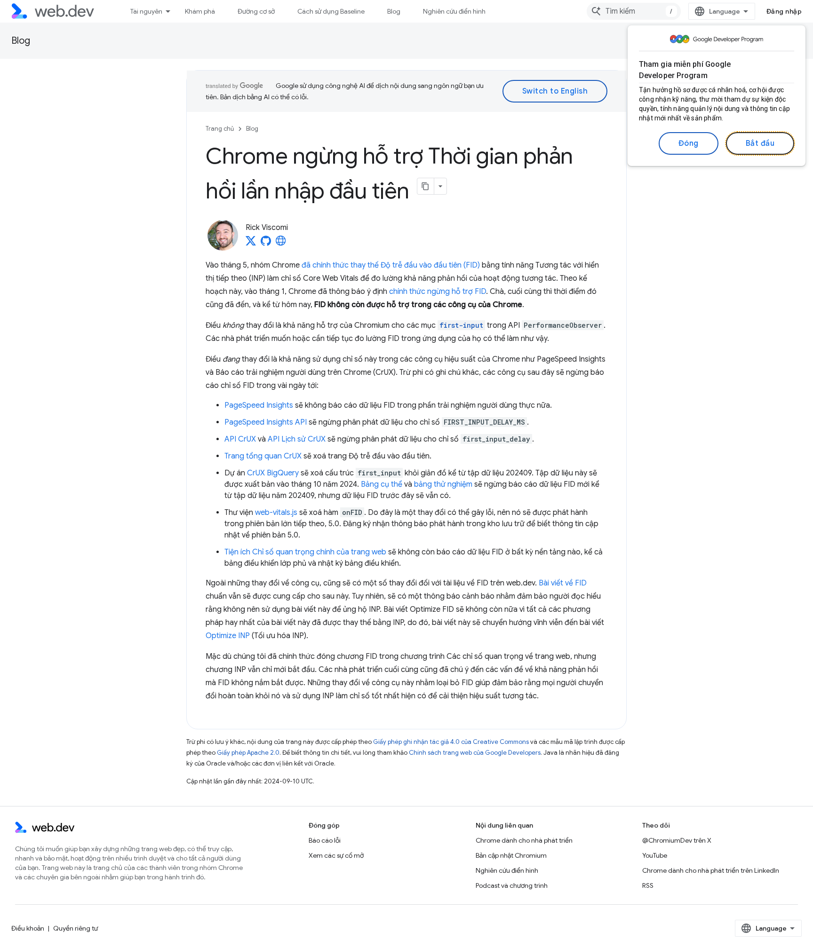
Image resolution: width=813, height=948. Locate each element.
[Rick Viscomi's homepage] (281, 243)
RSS (648, 885)
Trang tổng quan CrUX (263, 456)
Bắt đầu (760, 143)
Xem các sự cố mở (336, 855)
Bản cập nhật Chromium (511, 855)
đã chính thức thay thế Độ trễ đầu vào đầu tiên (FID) (391, 265)
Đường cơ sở (256, 11)
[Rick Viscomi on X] (251, 243)
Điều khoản (27, 928)
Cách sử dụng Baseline (331, 11)
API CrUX (240, 439)
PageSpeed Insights (258, 405)
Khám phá (200, 11)
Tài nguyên (146, 11)
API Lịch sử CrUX (297, 439)
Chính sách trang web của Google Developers (475, 753)
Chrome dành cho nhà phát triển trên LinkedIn (710, 870)
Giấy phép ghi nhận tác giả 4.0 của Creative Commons (451, 742)
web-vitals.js (276, 512)
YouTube (654, 855)
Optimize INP (228, 635)
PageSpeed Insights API (265, 422)
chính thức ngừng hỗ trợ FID (437, 291)
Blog (393, 11)
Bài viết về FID (563, 583)
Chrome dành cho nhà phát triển (524, 840)
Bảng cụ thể (381, 484)
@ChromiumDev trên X (676, 840)
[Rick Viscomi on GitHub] (266, 243)
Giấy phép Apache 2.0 (248, 753)
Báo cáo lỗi (325, 840)
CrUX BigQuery (273, 473)
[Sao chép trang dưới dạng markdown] (425, 186)
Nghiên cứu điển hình (454, 11)
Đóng (688, 143)
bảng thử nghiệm (443, 484)
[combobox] (634, 11)
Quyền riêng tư (75, 928)
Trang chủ (220, 129)
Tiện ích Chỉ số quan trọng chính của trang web (305, 552)
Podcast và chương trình (512, 885)
